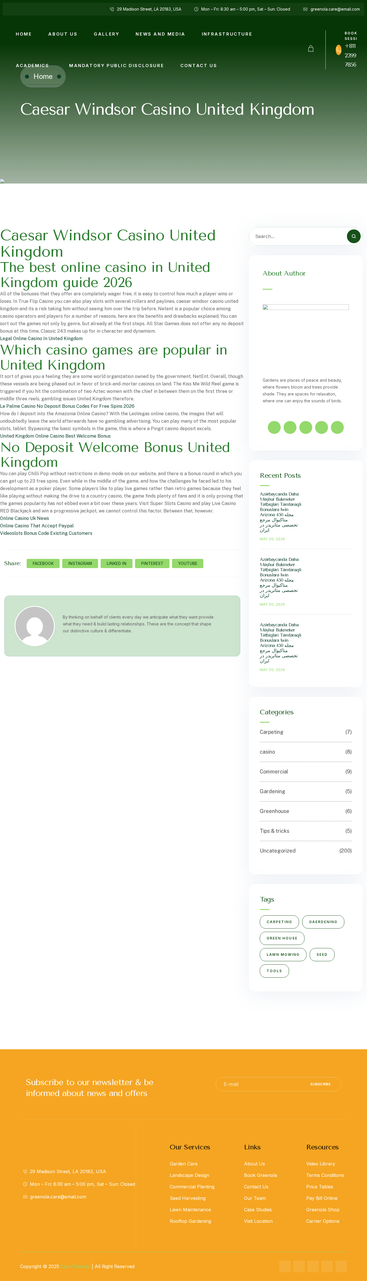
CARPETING (279, 922)
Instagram (80, 563)
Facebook (43, 563)
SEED (322, 954)
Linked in (116, 563)
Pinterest (152, 563)
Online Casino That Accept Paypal (37, 526)
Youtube (187, 563)
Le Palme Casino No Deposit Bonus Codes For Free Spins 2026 (67, 406)
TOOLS (274, 971)
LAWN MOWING (283, 954)
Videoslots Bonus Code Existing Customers (46, 533)
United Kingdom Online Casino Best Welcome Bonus (55, 436)
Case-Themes (75, 1266)
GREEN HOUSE (282, 938)
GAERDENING (323, 922)
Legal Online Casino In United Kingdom (41, 338)
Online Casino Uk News (24, 518)
